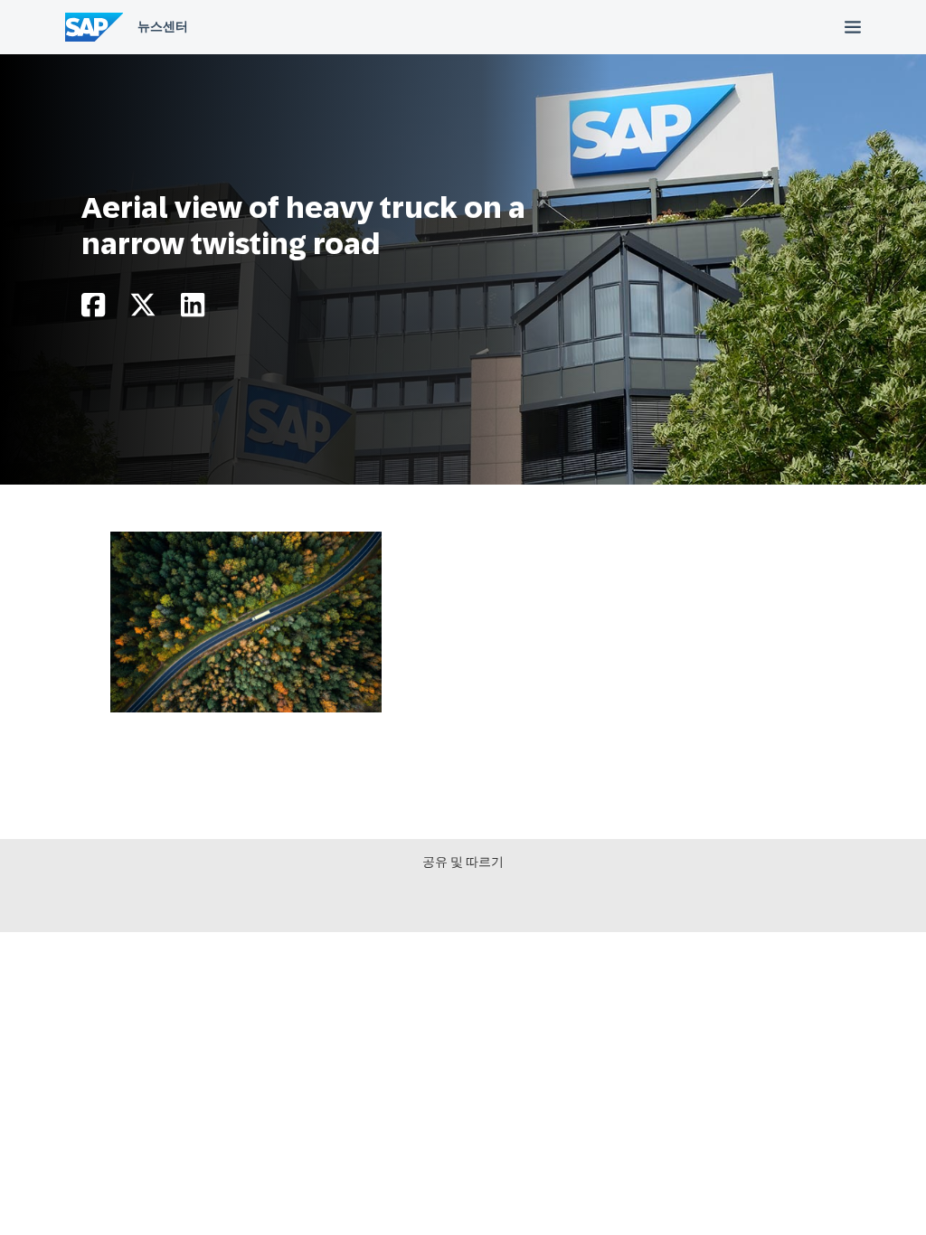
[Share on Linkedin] (192, 309)
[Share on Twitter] (142, 309)
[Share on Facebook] (93, 309)
